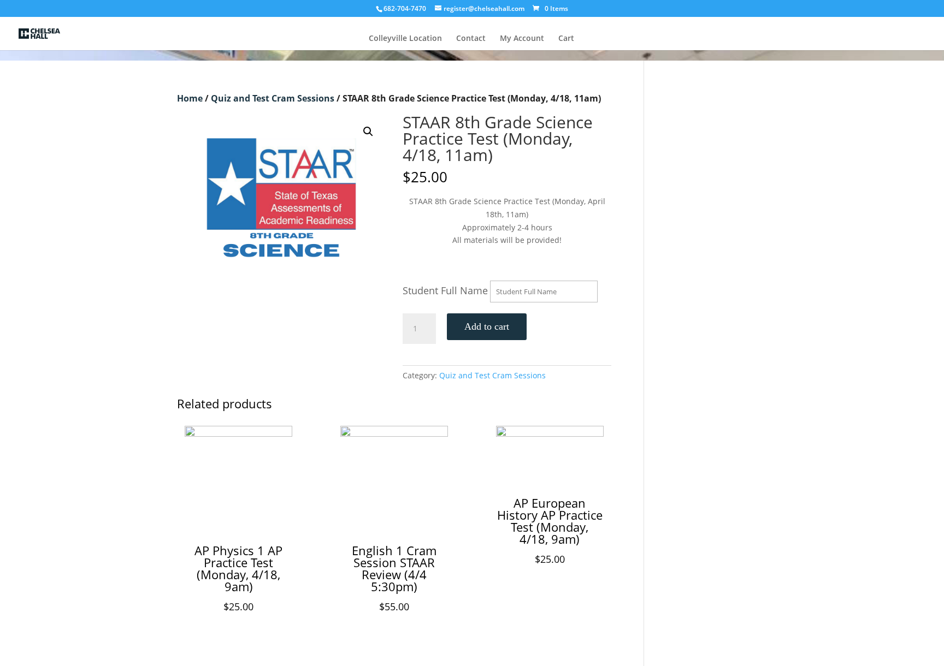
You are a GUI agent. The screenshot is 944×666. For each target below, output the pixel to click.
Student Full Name (445, 290)
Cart (566, 38)
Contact (471, 38)
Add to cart (486, 326)
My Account (522, 38)
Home (190, 98)
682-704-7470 (405, 8)
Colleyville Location (405, 38)
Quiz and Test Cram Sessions (272, 98)
